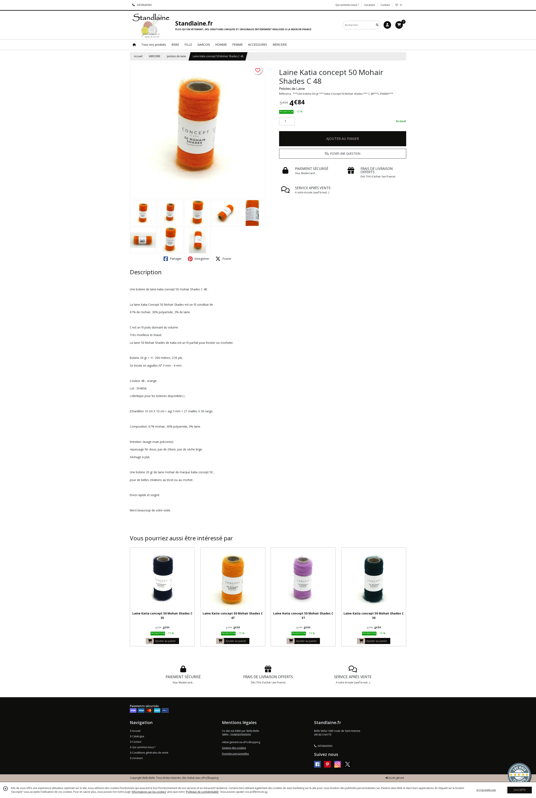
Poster (226, 259)
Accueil (138, 56)
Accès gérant (396, 778)
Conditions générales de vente (149, 752)
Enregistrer (201, 259)
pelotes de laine (176, 56)
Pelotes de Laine (292, 88)
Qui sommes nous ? (143, 747)
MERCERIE (154, 56)
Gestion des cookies (234, 748)
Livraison (137, 758)
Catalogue (137, 736)
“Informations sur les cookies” (148, 792)
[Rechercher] (377, 25)
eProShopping (209, 778)
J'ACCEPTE (520, 790)
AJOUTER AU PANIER (342, 138)
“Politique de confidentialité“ (202, 792)
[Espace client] (387, 25)
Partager (175, 259)
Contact (385, 5)
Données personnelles (235, 753)
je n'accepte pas (486, 790)
